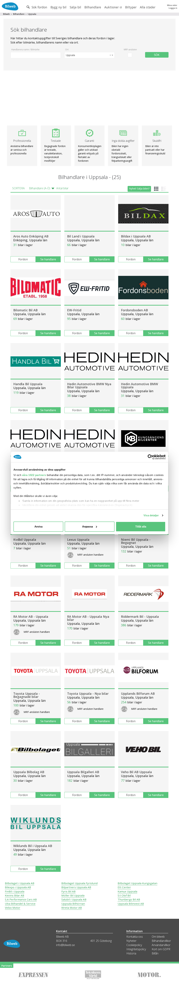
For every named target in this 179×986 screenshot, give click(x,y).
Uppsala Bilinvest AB (131, 903)
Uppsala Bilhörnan (73, 903)
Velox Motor (12, 907)
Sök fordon (39, 7)
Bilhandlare (92, 7)
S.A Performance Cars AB (21, 899)
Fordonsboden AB (134, 310)
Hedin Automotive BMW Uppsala (139, 385)
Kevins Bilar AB (14, 895)
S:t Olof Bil (124, 895)
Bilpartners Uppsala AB (76, 887)
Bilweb (6, 14)
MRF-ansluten (130, 49)
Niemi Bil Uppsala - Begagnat (136, 541)
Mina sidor (172, 5)
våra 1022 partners (34, 475)
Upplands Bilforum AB (138, 693)
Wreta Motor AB (71, 907)
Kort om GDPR (161, 949)
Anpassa (87, 526)
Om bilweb (158, 937)
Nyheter (131, 941)
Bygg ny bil (58, 7)
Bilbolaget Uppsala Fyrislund (79, 883)
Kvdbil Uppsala (24, 539)
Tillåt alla (140, 526)
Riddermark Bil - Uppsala (140, 616)
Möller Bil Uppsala (72, 895)
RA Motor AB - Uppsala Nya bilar (88, 618)
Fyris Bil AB (68, 891)
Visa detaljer (151, 515)
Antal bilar (62, 188)
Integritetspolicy (136, 949)
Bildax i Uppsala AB (136, 236)
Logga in (173, 8)
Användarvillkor (161, 945)
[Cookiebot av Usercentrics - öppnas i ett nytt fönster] (150, 457)
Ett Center (124, 887)
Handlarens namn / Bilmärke (25, 49)
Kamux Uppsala (127, 891)
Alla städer (147, 7)
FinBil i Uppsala (14, 891)
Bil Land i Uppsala (81, 236)
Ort (67, 49)
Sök (156, 55)
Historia (131, 953)
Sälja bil (75, 7)
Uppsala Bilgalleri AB (83, 772)
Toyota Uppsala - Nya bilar (88, 693)
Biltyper (131, 7)
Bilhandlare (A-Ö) (39, 188)
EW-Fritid (74, 310)
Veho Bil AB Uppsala (136, 772)
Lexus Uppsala (78, 539)
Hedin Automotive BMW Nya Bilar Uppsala (89, 385)
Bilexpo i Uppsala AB (18, 887)
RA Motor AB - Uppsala (30, 616)
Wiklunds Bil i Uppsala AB (32, 846)
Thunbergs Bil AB (129, 899)
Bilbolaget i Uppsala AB (19, 883)
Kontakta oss (134, 937)
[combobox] (89, 55)
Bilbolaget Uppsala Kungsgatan (137, 883)
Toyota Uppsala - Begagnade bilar (26, 695)
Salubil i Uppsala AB (73, 899)
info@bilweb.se (65, 945)
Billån (155, 953)
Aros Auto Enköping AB (30, 236)
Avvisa (38, 526)
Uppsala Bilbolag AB (28, 772)
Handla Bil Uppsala (27, 384)
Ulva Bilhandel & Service (20, 903)
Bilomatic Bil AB (25, 310)
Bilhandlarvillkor (161, 941)
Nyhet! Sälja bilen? (139, 188)
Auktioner (112, 7)
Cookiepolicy (134, 945)
